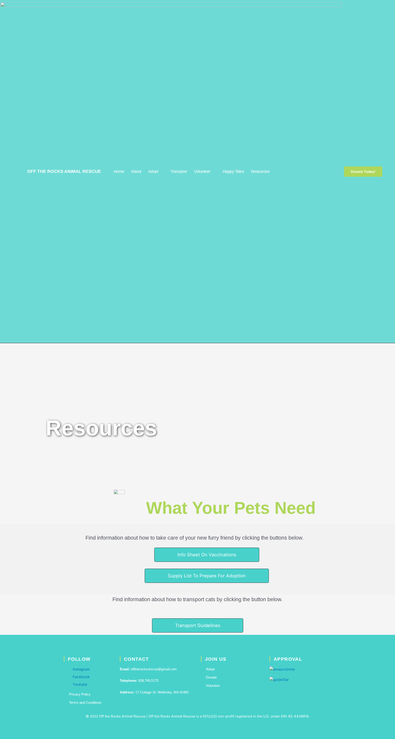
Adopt (153, 171)
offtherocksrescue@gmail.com (154, 669)
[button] (197, 625)
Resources (260, 171)
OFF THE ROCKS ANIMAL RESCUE (64, 171)
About (136, 171)
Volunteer (202, 171)
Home (119, 171)
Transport (179, 171)
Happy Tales (233, 171)
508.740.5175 (148, 680)
